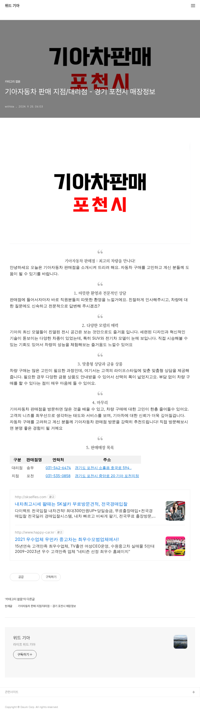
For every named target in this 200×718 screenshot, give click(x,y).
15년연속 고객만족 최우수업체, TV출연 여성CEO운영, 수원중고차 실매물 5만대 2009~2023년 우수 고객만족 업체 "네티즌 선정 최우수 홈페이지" (85, 549)
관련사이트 (11, 692)
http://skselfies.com (30, 497)
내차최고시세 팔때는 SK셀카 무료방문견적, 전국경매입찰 (71, 503)
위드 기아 (12, 6)
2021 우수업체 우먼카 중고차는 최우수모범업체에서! (67, 539)
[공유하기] (28, 577)
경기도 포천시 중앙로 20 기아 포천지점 (107, 476)
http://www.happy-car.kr (34, 532)
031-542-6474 (58, 468)
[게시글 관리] (34, 577)
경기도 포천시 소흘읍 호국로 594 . (103, 468)
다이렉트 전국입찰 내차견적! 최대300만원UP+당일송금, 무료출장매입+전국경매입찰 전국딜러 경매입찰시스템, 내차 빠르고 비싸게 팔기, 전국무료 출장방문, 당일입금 (84, 513)
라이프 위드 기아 (24, 644)
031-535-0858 (58, 476)
